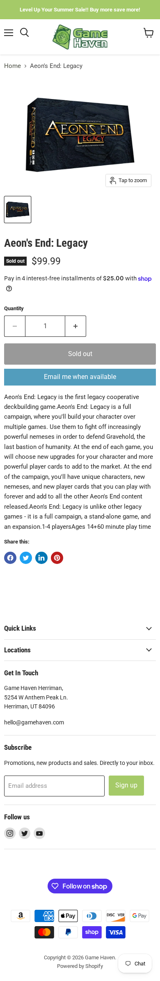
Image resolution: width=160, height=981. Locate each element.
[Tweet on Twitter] (26, 558)
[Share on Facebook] (10, 558)
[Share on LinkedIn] (41, 558)
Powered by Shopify (80, 966)
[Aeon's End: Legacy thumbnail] (18, 209)
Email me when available (80, 377)
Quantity (14, 308)
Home (12, 66)
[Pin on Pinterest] (57, 558)
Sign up (126, 785)
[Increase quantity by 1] (75, 326)
